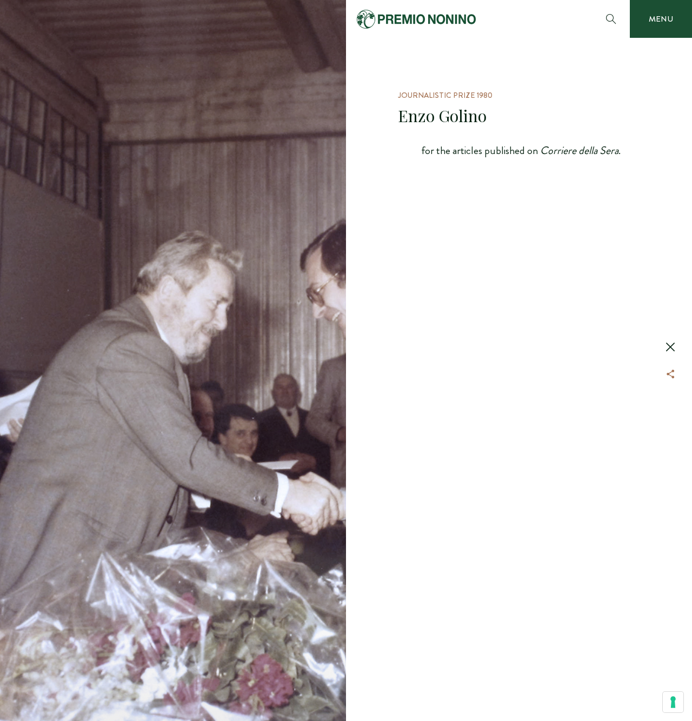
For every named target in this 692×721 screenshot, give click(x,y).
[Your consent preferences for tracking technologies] (673, 702)
